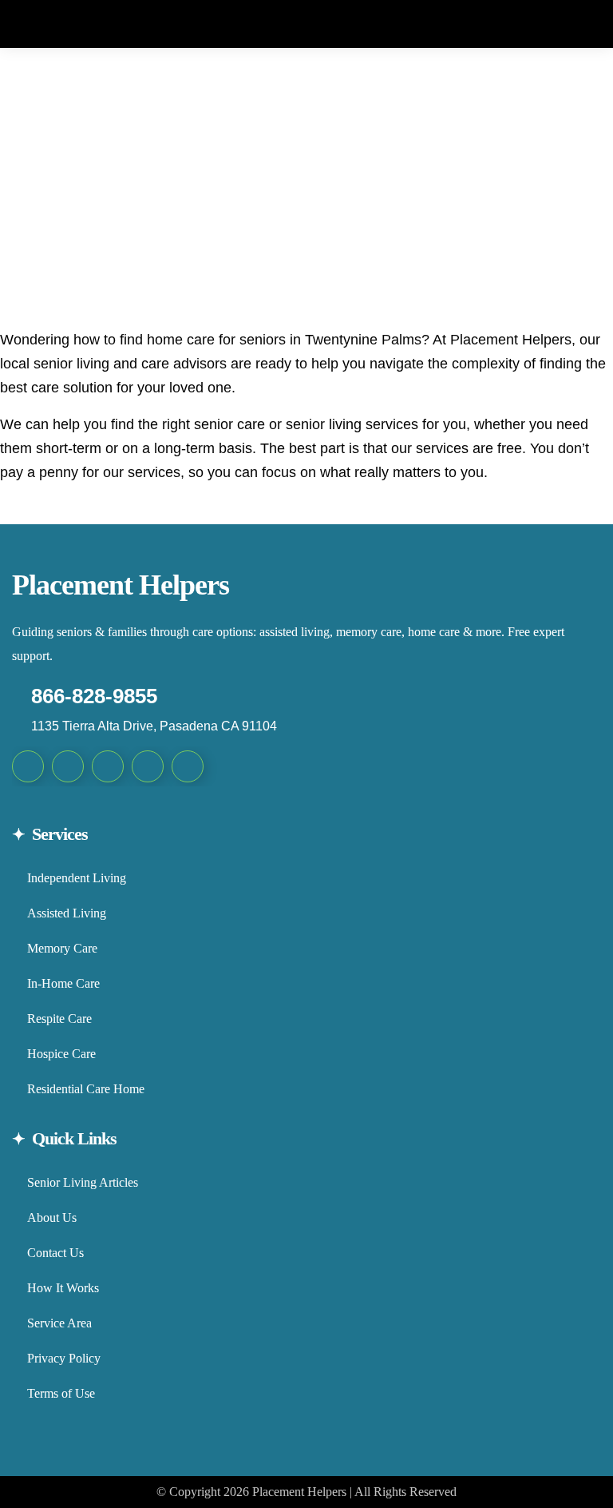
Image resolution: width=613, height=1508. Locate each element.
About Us (52, 1217)
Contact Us (55, 1252)
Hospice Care (61, 1053)
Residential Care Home (85, 1089)
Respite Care (59, 1018)
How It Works (63, 1288)
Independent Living (76, 878)
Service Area (59, 1323)
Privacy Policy (64, 1358)
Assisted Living (66, 913)
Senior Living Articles (82, 1182)
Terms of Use (61, 1393)
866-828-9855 (94, 696)
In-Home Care (63, 983)
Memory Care (62, 948)
